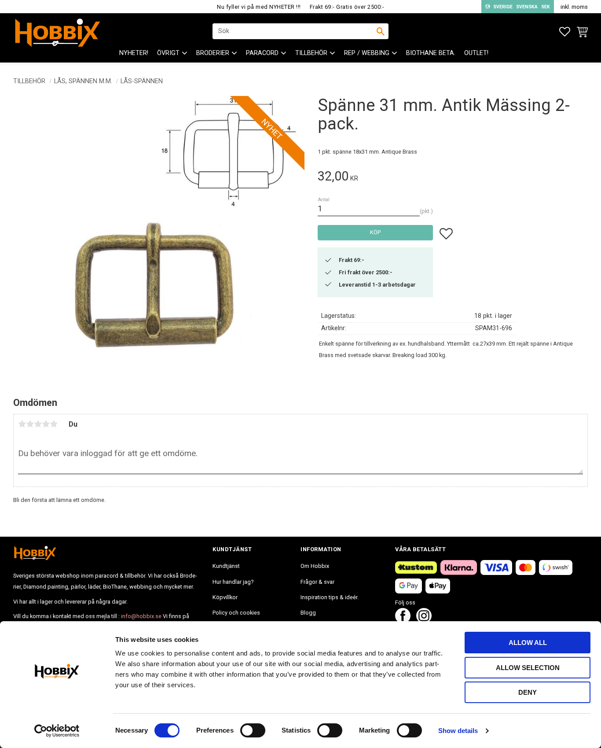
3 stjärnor (38, 424)
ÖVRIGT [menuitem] (168, 53)
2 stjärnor (30, 424)
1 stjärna (22, 424)
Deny (527, 692)
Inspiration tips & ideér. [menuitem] (329, 597)
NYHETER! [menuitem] (133, 53)
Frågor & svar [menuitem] (317, 582)
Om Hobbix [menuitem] (314, 566)
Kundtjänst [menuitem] (226, 566)
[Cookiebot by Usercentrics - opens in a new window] (56, 730)
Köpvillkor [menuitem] (225, 597)
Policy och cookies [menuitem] (236, 612)
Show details (458, 730)
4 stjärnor (46, 424)
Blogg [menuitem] (308, 612)
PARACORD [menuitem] (262, 53)
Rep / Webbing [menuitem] (366, 53)
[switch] (252, 730)
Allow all (528, 642)
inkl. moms (574, 7)
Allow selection (528, 667)
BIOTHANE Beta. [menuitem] (430, 53)
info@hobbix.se (141, 616)
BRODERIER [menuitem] (212, 53)
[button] (564, 31)
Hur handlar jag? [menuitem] (233, 582)
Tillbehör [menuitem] (311, 53)
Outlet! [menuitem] (476, 53)
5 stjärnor (54, 424)
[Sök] (380, 31)
